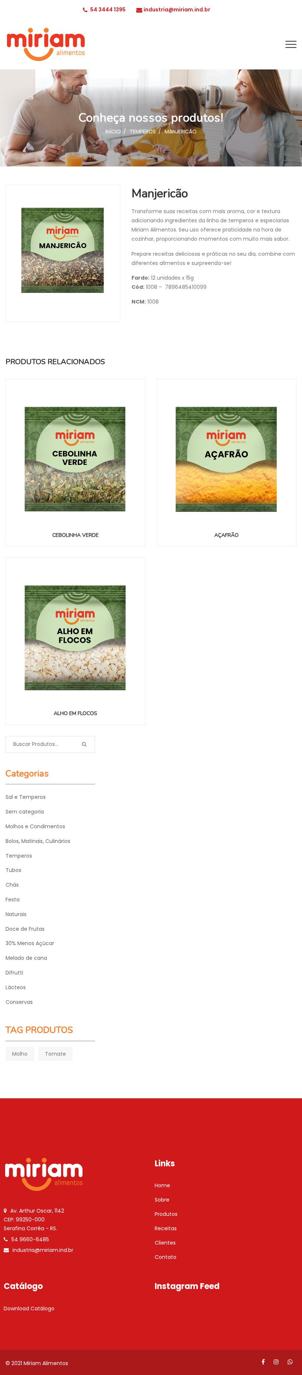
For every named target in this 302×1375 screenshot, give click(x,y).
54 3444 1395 (108, 9)
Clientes (165, 1242)
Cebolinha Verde (75, 535)
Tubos (13, 870)
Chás (12, 884)
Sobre (162, 1199)
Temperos (143, 131)
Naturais (16, 914)
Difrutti (14, 972)
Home (162, 1185)
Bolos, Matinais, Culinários (38, 841)
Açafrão (226, 535)
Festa (13, 899)
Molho (20, 1054)
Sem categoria (25, 811)
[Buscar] (84, 744)
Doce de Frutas (25, 929)
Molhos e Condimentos (35, 826)
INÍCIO (113, 131)
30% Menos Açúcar (30, 943)
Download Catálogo (29, 1308)
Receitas (166, 1228)
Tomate (55, 1054)
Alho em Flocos (75, 713)
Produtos (166, 1214)
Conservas (19, 1002)
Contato (165, 1257)
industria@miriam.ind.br (177, 9)
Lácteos (16, 987)
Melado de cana (26, 958)
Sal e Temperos (26, 797)
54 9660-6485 (30, 1239)
